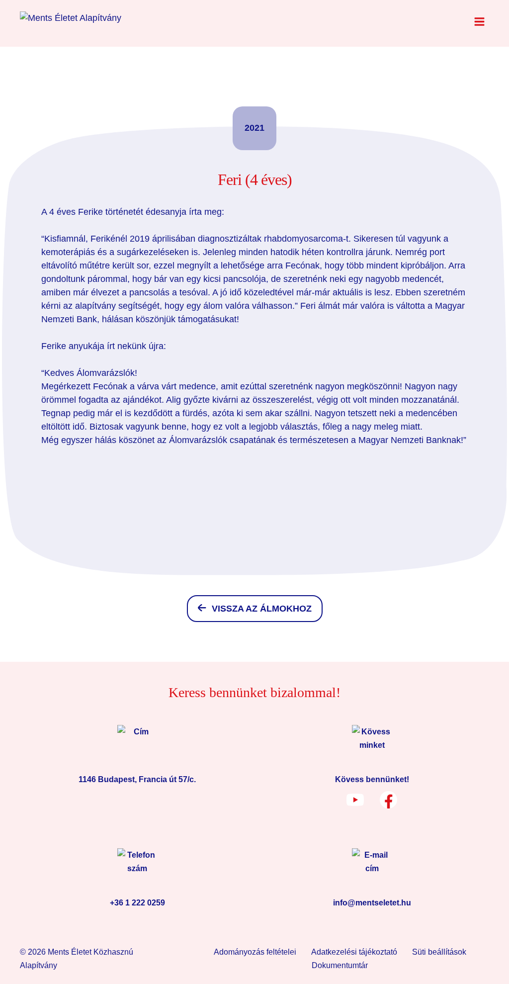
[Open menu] (479, 21)
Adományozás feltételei (255, 952)
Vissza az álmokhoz (262, 609)
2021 (254, 128)
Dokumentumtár (340, 965)
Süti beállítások (439, 952)
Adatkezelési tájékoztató (354, 952)
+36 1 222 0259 (137, 902)
